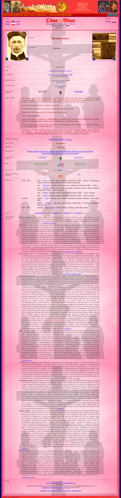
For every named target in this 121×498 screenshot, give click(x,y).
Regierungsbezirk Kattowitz (63, 151)
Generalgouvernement (48, 153)
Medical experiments (33, 151)
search (18, 21)
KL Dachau (56, 139)
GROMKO (66, 213)
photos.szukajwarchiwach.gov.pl (67, 483)
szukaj (18, 24)
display (8, 21)
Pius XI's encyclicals (73, 153)
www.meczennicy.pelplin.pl (75, 273)
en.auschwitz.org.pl (66, 273)
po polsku (108, 21)
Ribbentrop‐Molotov (61, 153)
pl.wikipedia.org (46, 222)
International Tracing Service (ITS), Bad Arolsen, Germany (56, 487)
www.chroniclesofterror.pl (26, 360)
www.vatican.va (25, 477)
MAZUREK (78, 213)
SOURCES (32, 14)
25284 (51, 139)
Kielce (74, 151)
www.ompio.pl (43, 490)
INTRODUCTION (18, 14)
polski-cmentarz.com (76, 490)
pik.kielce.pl (56, 483)
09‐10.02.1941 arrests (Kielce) (84, 151)
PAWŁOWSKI (55, 213)
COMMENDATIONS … (42, 14)
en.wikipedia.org (52, 222)
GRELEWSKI (39, 213)
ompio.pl (78, 378)
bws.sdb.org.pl (49, 483)
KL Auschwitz (68, 139)
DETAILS (26, 14)
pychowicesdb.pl (52, 490)
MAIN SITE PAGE (8, 14)
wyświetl (7, 24)
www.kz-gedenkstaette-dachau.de (68, 251)
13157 (62, 139)
